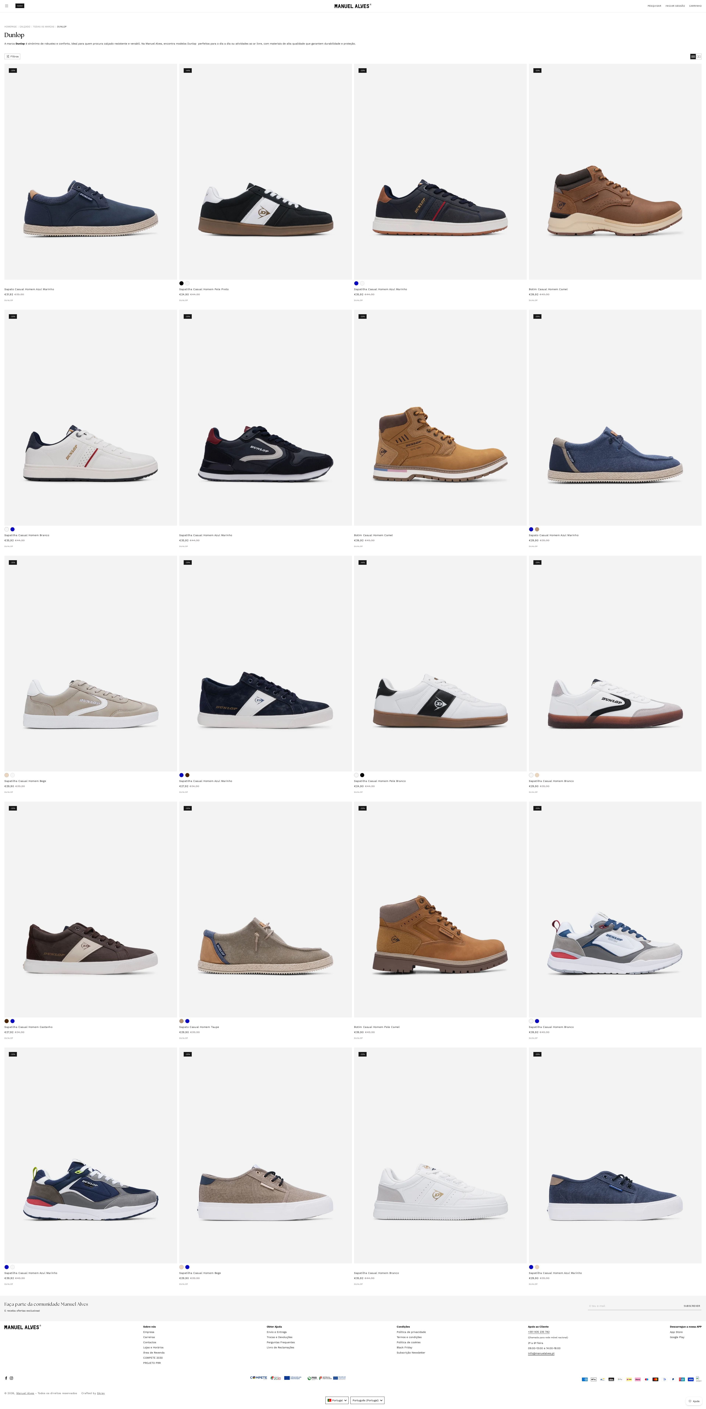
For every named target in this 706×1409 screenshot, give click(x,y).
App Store (676, 1331)
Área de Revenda (154, 1352)
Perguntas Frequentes (281, 1342)
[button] (654, 6)
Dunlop (61, 26)
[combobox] (337, 1400)
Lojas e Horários (153, 1347)
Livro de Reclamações (280, 1347)
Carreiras (149, 1337)
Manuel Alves (25, 1393)
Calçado (25, 26)
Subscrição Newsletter (411, 1352)
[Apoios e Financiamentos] (276, 1378)
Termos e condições (409, 1337)
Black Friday (404, 1347)
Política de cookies (408, 1342)
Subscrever (692, 1306)
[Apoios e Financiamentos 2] (326, 1378)
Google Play (677, 1337)
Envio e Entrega (277, 1331)
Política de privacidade (411, 1331)
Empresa (148, 1331)
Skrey (101, 1393)
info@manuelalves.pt (541, 1353)
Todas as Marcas (43, 26)
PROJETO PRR (152, 1362)
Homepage (10, 26)
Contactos (149, 1342)
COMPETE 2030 (153, 1357)
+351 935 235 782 (539, 1331)
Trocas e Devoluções (279, 1337)
